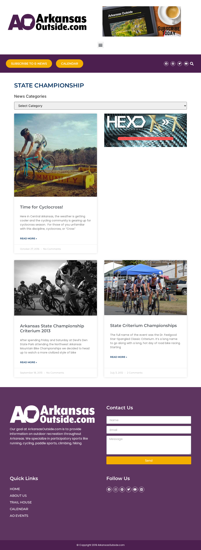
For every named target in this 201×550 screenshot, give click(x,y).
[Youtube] (186, 63)
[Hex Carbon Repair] (145, 146)
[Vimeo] (141, 489)
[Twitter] (179, 63)
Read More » (28, 238)
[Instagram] (115, 489)
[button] (100, 45)
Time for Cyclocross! (41, 207)
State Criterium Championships (143, 325)
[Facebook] (166, 63)
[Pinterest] (173, 63)
